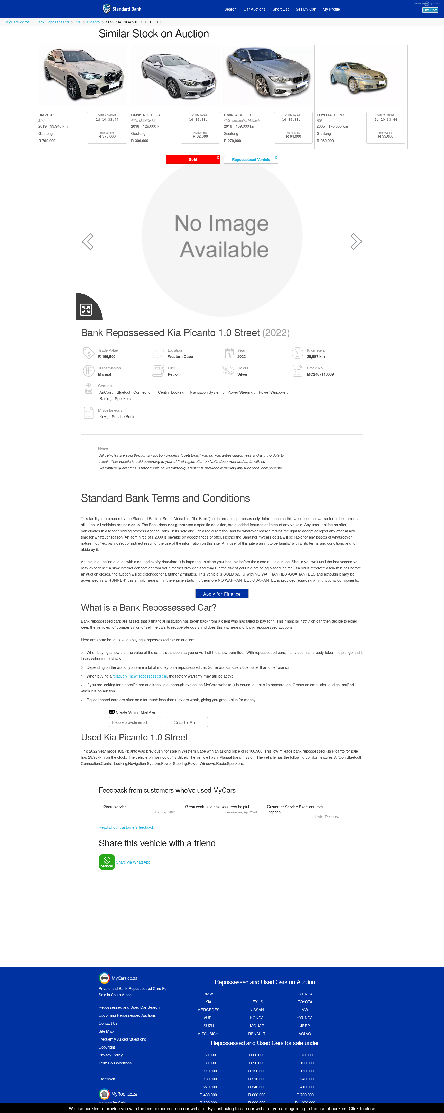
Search (230, 9)
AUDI (208, 1017)
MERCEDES (208, 1009)
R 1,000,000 (305, 1102)
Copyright (107, 1047)
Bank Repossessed (52, 21)
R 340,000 (256, 1086)
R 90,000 (256, 1062)
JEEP (305, 1025)
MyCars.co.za (17, 21)
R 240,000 (305, 1078)
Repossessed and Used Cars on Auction (265, 981)
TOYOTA (305, 1001)
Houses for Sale (112, 1102)
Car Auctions (254, 9)
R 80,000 (208, 1062)
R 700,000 (305, 1094)
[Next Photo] (356, 241)
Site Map (106, 1031)
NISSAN (256, 1009)
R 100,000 (305, 1062)
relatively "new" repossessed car (140, 676)
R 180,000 (208, 1078)
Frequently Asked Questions (122, 1039)
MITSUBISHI (208, 1033)
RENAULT (256, 1033)
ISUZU (208, 1025)
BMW (208, 993)
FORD (256, 993)
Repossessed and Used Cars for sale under (265, 1042)
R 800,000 (208, 1102)
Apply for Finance (222, 594)
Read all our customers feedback (126, 827)
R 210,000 (256, 1078)
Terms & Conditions (115, 1062)
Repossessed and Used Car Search (129, 1007)
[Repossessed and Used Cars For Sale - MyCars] (129, 9)
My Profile (331, 9)
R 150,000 (305, 1070)
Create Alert (187, 722)
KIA (208, 1001)
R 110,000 (208, 1070)
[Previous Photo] (87, 241)
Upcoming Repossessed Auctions (127, 1015)
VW (305, 1009)
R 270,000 (208, 1086)
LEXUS (257, 1001)
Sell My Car (306, 9)
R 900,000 (256, 1102)
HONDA (257, 1017)
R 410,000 (305, 1086)
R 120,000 (256, 1070)
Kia (78, 21)
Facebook (107, 1078)
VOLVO (305, 1033)
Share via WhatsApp (133, 862)
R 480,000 (208, 1094)
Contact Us (108, 1023)
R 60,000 (256, 1055)
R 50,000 (208, 1055)
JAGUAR (256, 1025)
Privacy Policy (111, 1055)
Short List (281, 9)
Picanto (93, 21)
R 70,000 (305, 1055)
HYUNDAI (305, 993)
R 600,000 (256, 1094)
